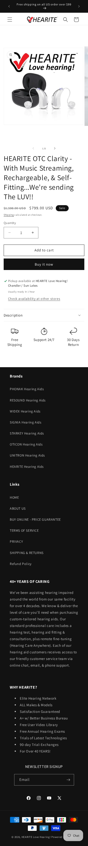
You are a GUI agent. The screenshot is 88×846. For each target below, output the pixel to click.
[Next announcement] (79, 6)
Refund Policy (21, 564)
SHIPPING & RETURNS (27, 553)
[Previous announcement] (9, 6)
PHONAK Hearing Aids (27, 389)
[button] (9, 19)
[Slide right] (54, 148)
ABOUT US (18, 508)
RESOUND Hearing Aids (28, 400)
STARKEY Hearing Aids (27, 433)
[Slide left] (33, 148)
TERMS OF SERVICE (24, 530)
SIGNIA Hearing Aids (25, 422)
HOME (14, 497)
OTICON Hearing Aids (26, 444)
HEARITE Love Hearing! (36, 837)
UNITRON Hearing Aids (27, 455)
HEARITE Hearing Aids (27, 466)
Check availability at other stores (34, 298)
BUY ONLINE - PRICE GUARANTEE (35, 519)
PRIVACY (16, 541)
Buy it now (44, 264)
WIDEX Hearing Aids (25, 411)
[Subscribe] (68, 780)
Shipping (9, 214)
